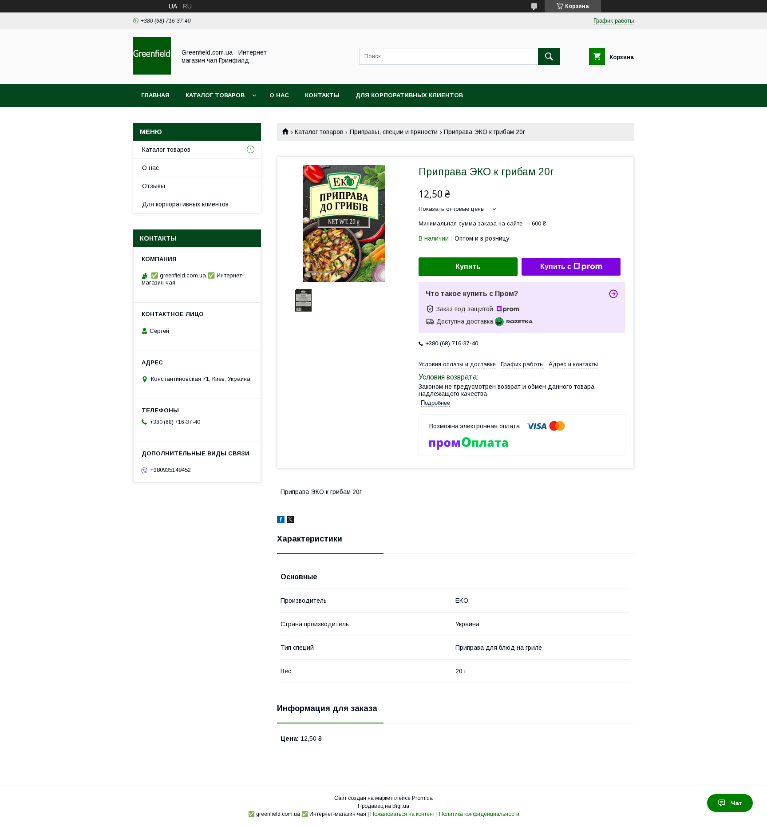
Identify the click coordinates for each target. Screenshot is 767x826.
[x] (290, 520)
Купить (468, 266)
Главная (155, 95)
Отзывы (153, 186)
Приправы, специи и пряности (394, 131)
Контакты (322, 95)
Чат (736, 802)
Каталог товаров (215, 95)
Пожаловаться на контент (402, 814)
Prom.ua (422, 798)
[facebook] (281, 520)
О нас (279, 95)
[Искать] (549, 56)
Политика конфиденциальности (479, 814)
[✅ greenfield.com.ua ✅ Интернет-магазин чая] (152, 72)
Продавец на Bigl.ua (383, 806)
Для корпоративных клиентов (409, 95)
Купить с (555, 266)
